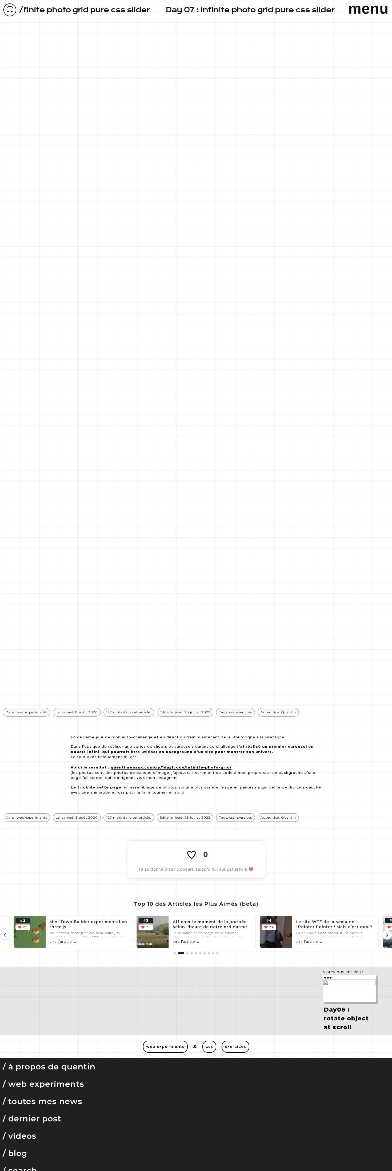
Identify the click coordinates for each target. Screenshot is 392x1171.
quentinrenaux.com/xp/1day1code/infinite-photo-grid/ (171, 767)
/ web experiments (43, 1084)
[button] (387, 935)
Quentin (288, 712)
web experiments (32, 712)
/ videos (20, 1136)
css (231, 712)
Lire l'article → (63, 942)
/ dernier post (32, 1119)
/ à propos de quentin (49, 1067)
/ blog (15, 1153)
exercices (244, 712)
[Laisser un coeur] (191, 854)
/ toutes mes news (42, 1101)
